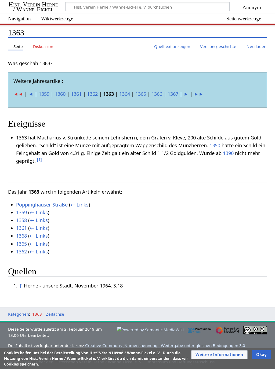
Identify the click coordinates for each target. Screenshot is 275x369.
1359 (44, 94)
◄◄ (18, 94)
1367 (173, 94)
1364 (124, 94)
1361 (76, 94)
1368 (21, 236)
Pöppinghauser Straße (42, 204)
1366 (156, 94)
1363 (37, 314)
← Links (79, 204)
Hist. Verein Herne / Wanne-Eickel (33, 7)
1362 (92, 94)
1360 (60, 94)
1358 (21, 220)
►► (199, 94)
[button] (219, 354)
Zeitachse (55, 314)
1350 (214, 145)
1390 (228, 153)
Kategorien (18, 314)
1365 (140, 94)
